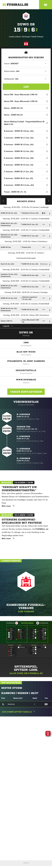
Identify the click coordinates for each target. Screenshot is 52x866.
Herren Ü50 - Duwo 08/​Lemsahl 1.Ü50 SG (20, 101)
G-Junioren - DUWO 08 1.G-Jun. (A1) (19, 185)
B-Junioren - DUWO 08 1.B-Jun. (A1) (18, 131)
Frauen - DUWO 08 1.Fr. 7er (15, 192)
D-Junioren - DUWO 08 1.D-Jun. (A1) (18, 145)
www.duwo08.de (26, 380)
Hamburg (26, 335)
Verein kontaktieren (26, 392)
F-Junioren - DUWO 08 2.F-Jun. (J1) (18, 178)
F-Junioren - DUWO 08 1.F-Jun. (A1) (18, 172)
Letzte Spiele (48, 201)
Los (26, 86)
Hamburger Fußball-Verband (32, 37)
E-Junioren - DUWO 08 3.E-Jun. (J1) (18, 165)
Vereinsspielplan (3, 201)
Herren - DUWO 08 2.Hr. (13, 115)
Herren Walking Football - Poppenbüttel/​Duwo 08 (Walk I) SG (24, 123)
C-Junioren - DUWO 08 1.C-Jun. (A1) (18, 138)
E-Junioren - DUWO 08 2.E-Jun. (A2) (18, 158)
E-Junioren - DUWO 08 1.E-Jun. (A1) (18, 151)
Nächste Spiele (26, 201)
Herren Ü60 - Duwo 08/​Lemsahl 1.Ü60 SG (20, 95)
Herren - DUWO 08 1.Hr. (13, 108)
